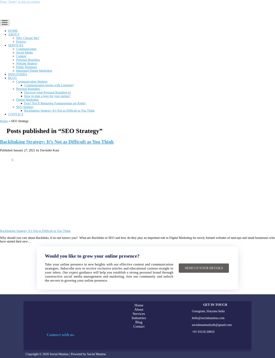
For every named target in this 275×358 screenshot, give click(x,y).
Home (4, 121)
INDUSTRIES (17, 74)
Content (21, 56)
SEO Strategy (25, 107)
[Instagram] (42, 345)
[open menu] (4, 23)
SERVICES (15, 45)
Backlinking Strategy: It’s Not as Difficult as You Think (59, 110)
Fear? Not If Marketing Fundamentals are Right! (55, 103)
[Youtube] (67, 345)
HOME (13, 30)
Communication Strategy (32, 81)
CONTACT (16, 114)
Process (21, 41)
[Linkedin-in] (54, 345)
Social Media (24, 52)
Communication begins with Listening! (49, 85)
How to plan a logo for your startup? (47, 96)
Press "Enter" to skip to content (20, 1)
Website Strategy (26, 63)
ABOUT (14, 34)
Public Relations (26, 67)
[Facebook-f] (29, 345)
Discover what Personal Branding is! (47, 92)
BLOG (12, 78)
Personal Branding (28, 59)
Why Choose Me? (27, 38)
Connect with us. (61, 334)
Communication (26, 49)
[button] (204, 268)
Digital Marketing (27, 99)
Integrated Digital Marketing (34, 70)
